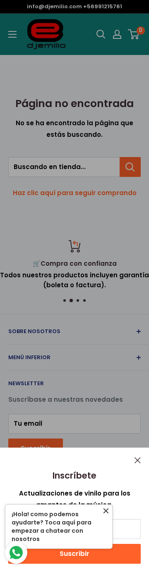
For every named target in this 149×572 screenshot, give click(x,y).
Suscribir (74, 553)
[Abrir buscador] (101, 34)
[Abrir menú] (12, 34)
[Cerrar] (138, 460)
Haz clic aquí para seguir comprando (75, 192)
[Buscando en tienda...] (130, 167)
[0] (134, 34)
